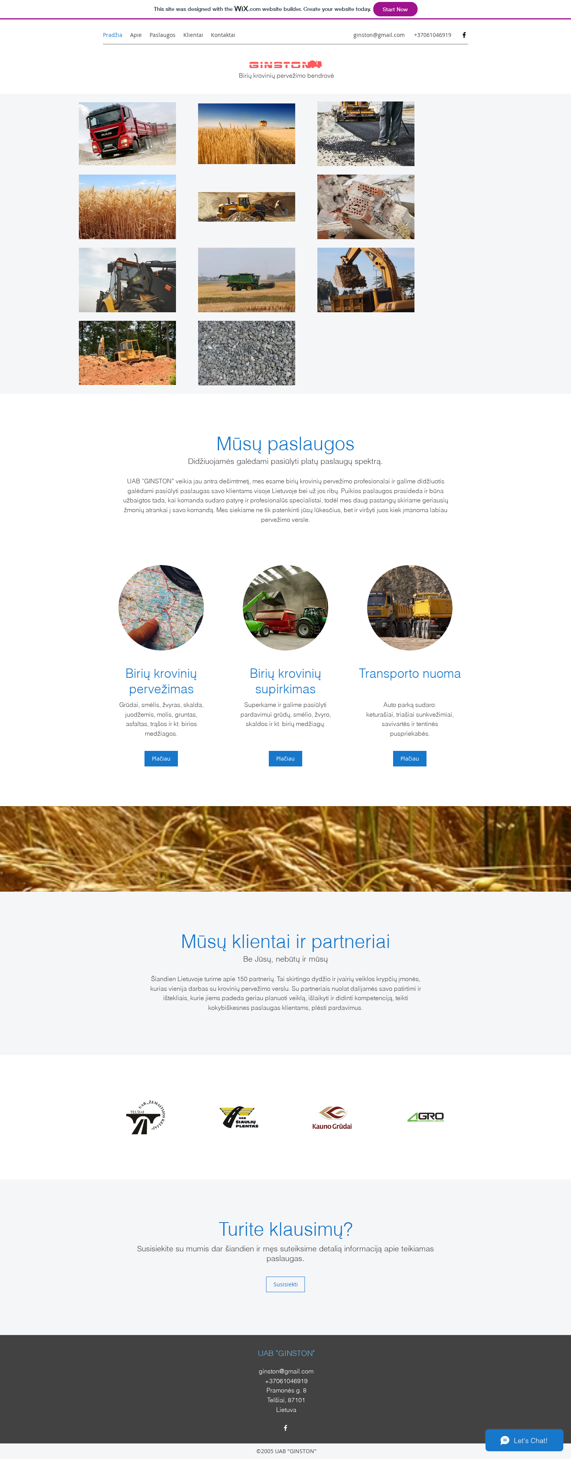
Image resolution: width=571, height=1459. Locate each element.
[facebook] (464, 35)
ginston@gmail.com (379, 34)
